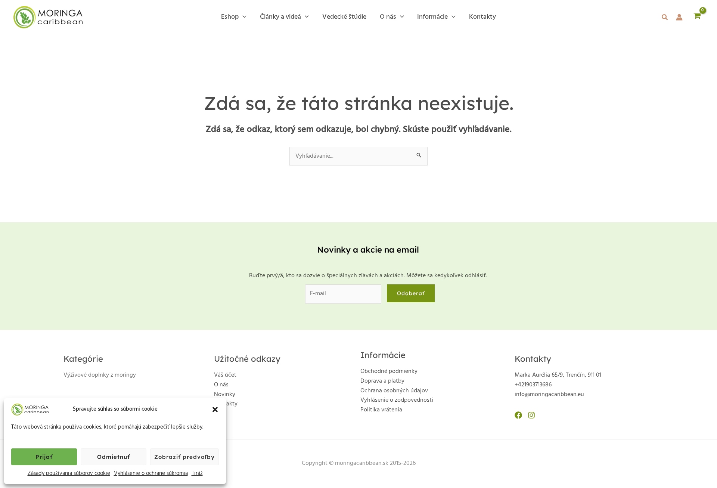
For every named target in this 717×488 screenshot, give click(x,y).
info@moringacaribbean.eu (549, 394)
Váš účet (225, 375)
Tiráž (197, 473)
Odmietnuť (113, 456)
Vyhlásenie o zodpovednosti (396, 400)
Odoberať (411, 293)
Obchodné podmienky (389, 371)
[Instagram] (531, 415)
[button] (215, 409)
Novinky (224, 394)
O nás (221, 385)
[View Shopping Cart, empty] (697, 17)
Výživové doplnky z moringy (99, 375)
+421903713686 (533, 385)
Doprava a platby (382, 381)
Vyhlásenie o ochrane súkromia (151, 473)
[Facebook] (518, 415)
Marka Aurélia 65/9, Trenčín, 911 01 (558, 375)
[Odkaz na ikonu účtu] (679, 17)
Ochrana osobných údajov (394, 391)
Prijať (44, 456)
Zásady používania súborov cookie (69, 473)
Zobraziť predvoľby (184, 456)
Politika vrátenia (381, 410)
